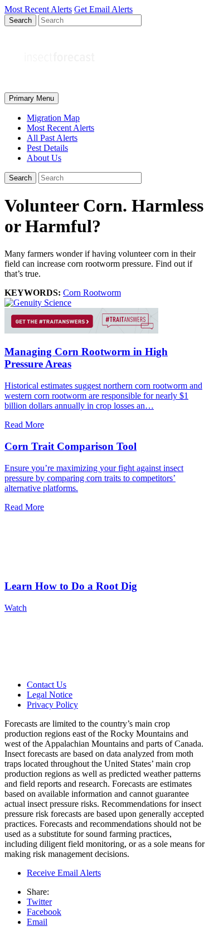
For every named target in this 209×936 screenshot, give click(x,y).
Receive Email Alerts (64, 873)
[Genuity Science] (37, 302)
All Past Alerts (52, 138)
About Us (44, 158)
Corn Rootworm (92, 292)
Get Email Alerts (103, 9)
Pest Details (47, 148)
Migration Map (53, 117)
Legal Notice (49, 694)
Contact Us (46, 684)
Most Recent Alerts (60, 128)
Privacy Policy (52, 704)
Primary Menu (31, 98)
